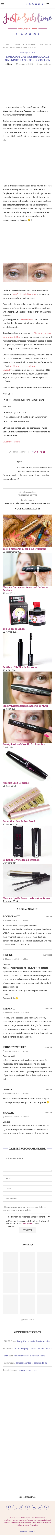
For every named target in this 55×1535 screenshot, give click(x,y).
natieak (8, 1112)
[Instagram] (29, 4)
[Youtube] (36, 4)
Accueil (6, 44)
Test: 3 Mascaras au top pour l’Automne (24, 548)
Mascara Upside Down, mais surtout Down (26, 898)
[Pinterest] (33, 4)
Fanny (5, 1355)
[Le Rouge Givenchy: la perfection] (27, 842)
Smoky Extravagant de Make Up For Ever (25, 705)
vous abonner (28, 1223)
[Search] (52, 4)
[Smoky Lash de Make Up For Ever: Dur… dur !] (27, 726)
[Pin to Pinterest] (41, 451)
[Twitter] (15, 1507)
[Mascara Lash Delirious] (27, 765)
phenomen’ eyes (26, 319)
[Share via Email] (44, 451)
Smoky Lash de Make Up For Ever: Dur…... (26, 744)
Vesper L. (9, 1008)
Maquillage (30, 44)
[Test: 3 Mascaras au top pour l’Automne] (27, 531)
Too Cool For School (14, 628)
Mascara (16, 441)
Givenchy (7, 441)
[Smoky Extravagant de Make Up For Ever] (27, 688)
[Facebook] (26, 4)
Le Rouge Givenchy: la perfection (21, 859)
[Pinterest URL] (10, 1262)
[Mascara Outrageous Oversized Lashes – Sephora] (27, 569)
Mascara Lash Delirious (16, 782)
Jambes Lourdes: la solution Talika (29, 1355)
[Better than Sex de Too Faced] (27, 803)
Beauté (17, 44)
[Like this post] (35, 451)
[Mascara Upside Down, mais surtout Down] (27, 880)
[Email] (39, 4)
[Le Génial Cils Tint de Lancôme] (27, 649)
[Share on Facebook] (37, 451)
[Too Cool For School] (27, 611)
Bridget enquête (14, 1047)
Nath (9, 64)
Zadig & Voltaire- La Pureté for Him (33, 1341)
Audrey (7, 1089)
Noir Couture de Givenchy (24, 294)
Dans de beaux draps (27, 1370)
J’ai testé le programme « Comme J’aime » (32, 1348)
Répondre (47, 916)
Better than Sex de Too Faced (19, 821)
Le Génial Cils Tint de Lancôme (20, 667)
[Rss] (42, 4)
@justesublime (27, 1319)
